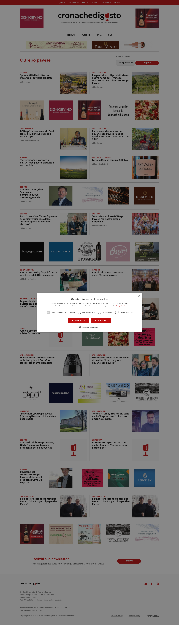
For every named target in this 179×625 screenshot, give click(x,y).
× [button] (139, 296)
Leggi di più (120, 306)
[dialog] (89, 312)
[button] (89, 327)
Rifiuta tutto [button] (101, 320)
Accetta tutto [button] (78, 320)
